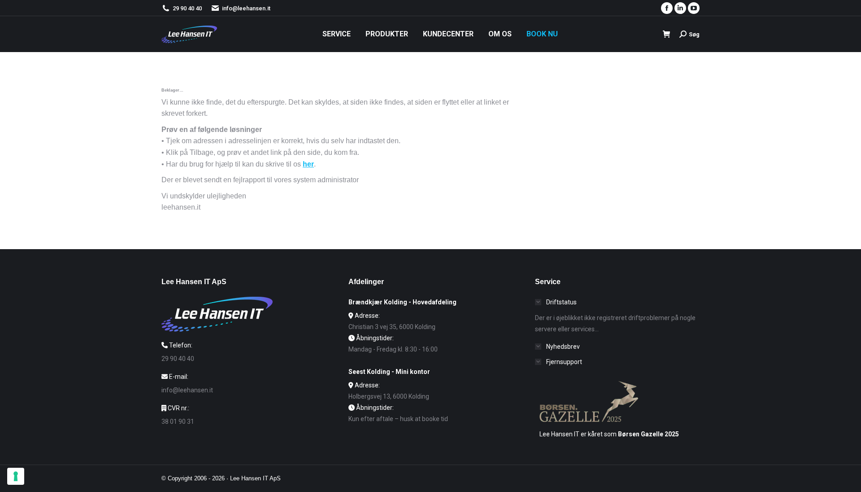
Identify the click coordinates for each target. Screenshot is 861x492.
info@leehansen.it (246, 8)
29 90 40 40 (187, 8)
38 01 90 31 (177, 421)
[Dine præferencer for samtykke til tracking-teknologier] (15, 476)
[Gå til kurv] (666, 34)
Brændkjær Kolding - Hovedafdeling (402, 302)
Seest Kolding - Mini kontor (389, 371)
